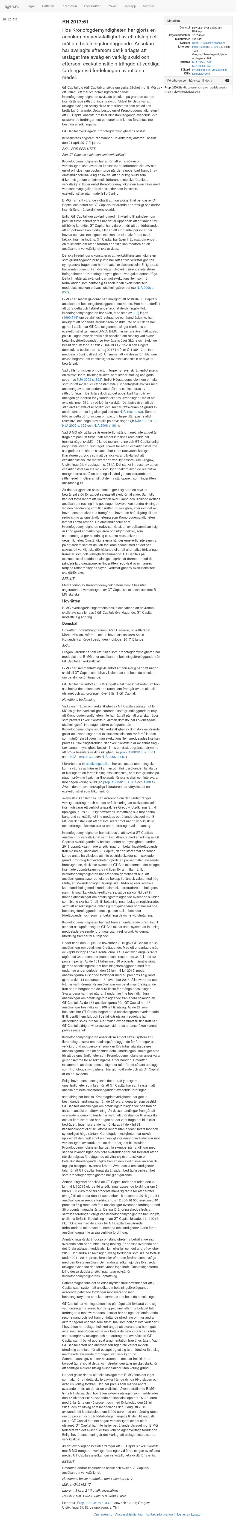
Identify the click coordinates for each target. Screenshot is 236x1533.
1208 (147, 782)
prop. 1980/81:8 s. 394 (119, 782)
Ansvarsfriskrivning (129, 1514)
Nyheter (148, 6)
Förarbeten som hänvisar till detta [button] (189, 80)
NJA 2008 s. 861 (106, 425)
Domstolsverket (201, 73)
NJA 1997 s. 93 (131, 411)
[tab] (198, 21)
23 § (136, 312)
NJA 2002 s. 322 (89, 379)
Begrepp (130, 6)
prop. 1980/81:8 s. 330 (136, 752)
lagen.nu (12, 6)
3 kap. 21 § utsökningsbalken (208, 43)
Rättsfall (48, 6)
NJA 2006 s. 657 (114, 756)
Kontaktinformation (159, 1514)
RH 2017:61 (11, 19)
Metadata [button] (173, 20)
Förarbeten (69, 6)
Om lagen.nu (103, 1514)
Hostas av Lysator (189, 1514)
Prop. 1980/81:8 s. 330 (94, 1502)
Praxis (112, 6)
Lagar (31, 6)
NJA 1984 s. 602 (82, 756)
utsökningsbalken (98, 763)
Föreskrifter (92, 6)
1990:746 (70, 317)
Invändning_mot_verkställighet (209, 69)
